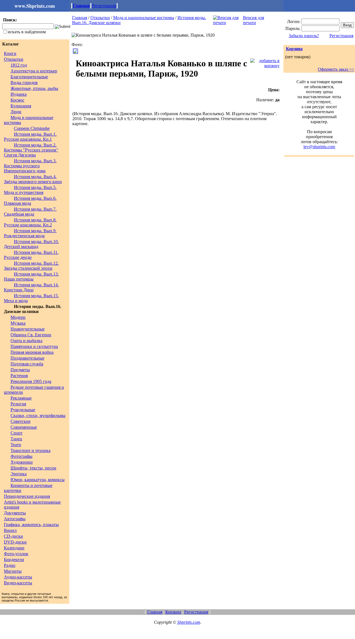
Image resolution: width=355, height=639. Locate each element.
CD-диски (13, 536)
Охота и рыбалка (26, 340)
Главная (81, 5)
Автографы (15, 518)
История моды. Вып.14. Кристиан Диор (31, 287)
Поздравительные (27, 358)
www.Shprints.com (34, 5)
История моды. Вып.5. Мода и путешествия (30, 190)
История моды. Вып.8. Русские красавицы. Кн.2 (30, 222)
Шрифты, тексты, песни (33, 468)
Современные (24, 427)
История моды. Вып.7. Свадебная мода (30, 211)
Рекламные (21, 398)
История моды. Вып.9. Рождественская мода (30, 233)
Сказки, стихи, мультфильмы (38, 415)
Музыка (18, 323)
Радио (9, 565)
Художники (22, 462)
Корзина (294, 48)
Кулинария (21, 105)
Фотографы (21, 456)
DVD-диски (15, 542)
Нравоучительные (28, 329)
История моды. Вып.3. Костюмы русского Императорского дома (30, 165)
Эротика (19, 473)
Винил (10, 530)
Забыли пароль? (304, 35)
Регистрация (104, 5)
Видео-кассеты (18, 582)
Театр (16, 444)
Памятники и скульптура (34, 346)
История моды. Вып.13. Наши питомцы (31, 276)
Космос (17, 100)
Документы (15, 513)
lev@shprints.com (319, 146)
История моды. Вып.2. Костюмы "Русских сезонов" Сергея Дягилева (31, 150)
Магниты (13, 571)
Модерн (18, 317)
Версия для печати (253, 20)
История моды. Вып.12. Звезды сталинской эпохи (31, 266)
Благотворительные (29, 76)
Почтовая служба (27, 364)
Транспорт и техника (30, 450)
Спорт (16, 433)
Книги (10, 53)
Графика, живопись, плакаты (31, 524)
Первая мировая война (32, 352)
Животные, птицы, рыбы (34, 88)
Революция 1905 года (31, 381)
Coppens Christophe (32, 128)
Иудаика (19, 94)
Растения (19, 375)
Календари (14, 547)
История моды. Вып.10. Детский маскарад (31, 244)
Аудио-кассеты (18, 577)
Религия (18, 403)
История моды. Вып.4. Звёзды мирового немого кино (33, 179)
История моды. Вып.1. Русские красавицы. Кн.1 (30, 137)
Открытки (13, 59)
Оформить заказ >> (336, 69)
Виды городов (24, 82)
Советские (21, 421)
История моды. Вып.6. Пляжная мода (30, 201)
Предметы (20, 369)
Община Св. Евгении (31, 334)
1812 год (19, 65)
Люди (16, 111)
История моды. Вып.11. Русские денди (31, 255)
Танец (16, 438)
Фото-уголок (16, 553)
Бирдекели (14, 559)
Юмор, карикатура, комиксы (38, 479)
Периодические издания (27, 496)
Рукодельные (23, 409)
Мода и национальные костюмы (143, 17)
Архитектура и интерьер (34, 71)
